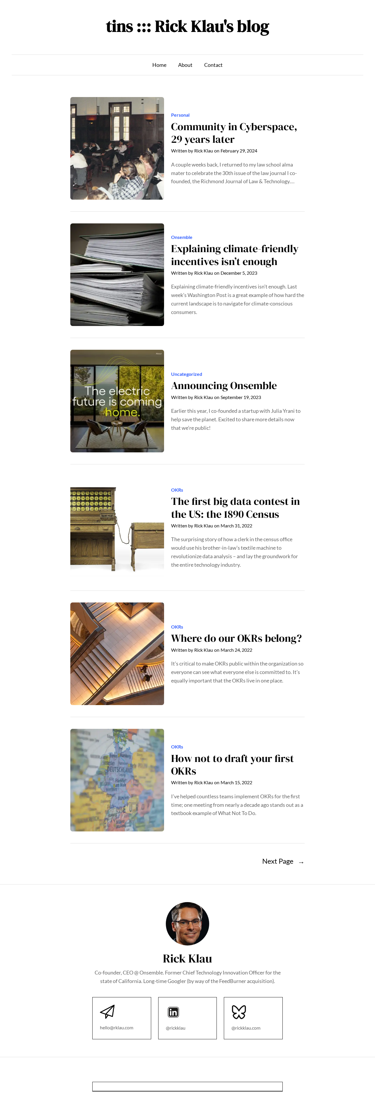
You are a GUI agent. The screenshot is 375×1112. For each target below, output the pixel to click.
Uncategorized (186, 374)
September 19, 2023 (241, 397)
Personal (180, 115)
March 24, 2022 (236, 650)
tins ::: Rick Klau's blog (187, 26)
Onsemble (181, 237)
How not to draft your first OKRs (232, 764)
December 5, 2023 (239, 273)
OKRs (177, 490)
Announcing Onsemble (224, 385)
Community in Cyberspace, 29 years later (234, 132)
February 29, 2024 (239, 150)
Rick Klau (203, 150)
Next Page (283, 861)
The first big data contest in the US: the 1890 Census (235, 507)
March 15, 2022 (236, 782)
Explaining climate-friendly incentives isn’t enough (235, 254)
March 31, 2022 (236, 525)
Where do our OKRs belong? (236, 638)
